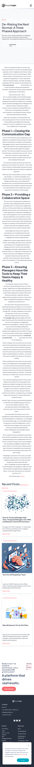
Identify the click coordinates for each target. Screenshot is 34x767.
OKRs (3, 731)
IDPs (3, 736)
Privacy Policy (22, 754)
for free (22, 476)
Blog (19, 728)
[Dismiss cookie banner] (28, 746)
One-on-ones (5, 732)
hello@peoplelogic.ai (7, 712)
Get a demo (5, 728)
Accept (23, 760)
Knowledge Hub (22, 731)
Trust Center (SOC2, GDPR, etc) (10, 709)
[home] (9, 5)
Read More (6, 534)
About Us (4, 707)
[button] (30, 5)
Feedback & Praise (6, 738)
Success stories (22, 733)
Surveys (4, 740)
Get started (8, 689)
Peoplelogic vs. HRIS (23, 740)
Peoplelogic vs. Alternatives (22, 737)
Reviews (4, 734)
